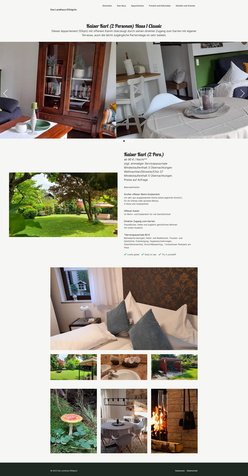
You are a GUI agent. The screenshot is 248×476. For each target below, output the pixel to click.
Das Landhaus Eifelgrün (63, 9)
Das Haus (121, 6)
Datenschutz (192, 471)
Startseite (107, 6)
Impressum (180, 471)
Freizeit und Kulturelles (160, 6)
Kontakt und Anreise (185, 6)
